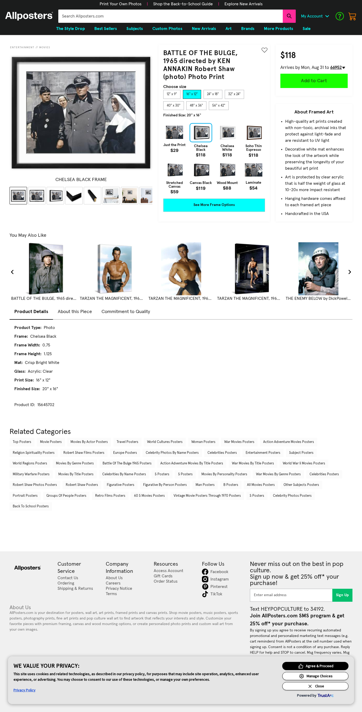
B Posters (230, 485)
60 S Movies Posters (149, 496)
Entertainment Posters (263, 453)
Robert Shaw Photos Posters (35, 485)
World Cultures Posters (165, 442)
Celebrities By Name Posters (124, 474)
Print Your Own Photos (121, 4)
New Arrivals (204, 29)
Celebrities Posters (222, 453)
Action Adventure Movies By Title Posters (191, 463)
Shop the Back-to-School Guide (183, 4)
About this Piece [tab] (75, 311)
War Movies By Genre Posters (278, 474)
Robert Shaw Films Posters (83, 453)
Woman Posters (203, 442)
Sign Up (342, 595)
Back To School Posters (31, 506)
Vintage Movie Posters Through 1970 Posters (207, 496)
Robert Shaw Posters (82, 485)
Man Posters (205, 485)
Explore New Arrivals (243, 4)
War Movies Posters (239, 442)
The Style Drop (70, 29)
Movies (44, 47)
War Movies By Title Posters (253, 463)
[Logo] (29, 16)
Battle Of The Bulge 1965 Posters (127, 463)
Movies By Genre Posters (75, 463)
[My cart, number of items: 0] (352, 16)
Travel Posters (127, 442)
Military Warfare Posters (31, 474)
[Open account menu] (327, 16)
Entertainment (22, 47)
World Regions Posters (30, 463)
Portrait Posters (25, 496)
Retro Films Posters (110, 496)
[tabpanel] (214, 158)
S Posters (162, 474)
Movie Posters (51, 442)
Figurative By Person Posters (165, 485)
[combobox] (170, 16)
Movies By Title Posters (76, 474)
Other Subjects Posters (301, 485)
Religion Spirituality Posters (34, 453)
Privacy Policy (25, 690)
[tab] (171, 94)
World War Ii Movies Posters (304, 463)
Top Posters (22, 442)
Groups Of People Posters (66, 496)
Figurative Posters (120, 485)
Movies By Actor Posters (89, 442)
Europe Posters (125, 453)
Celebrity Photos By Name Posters (172, 453)
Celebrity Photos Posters (292, 496)
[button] (121, 4)
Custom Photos (167, 29)
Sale (307, 29)
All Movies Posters (261, 485)
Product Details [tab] (31, 311)
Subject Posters (301, 453)
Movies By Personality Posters (224, 474)
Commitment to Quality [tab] (125, 311)
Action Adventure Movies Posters (288, 442)
